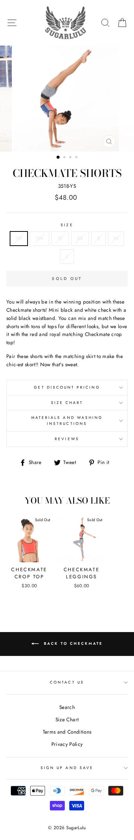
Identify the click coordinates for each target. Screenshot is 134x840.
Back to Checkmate (72, 643)
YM (39, 238)
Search (67, 707)
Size (67, 225)
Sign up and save (67, 768)
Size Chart (67, 402)
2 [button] (65, 158)
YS (19, 238)
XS (80, 238)
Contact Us (67, 682)
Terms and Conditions (67, 731)
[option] (67, 99)
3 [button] (71, 158)
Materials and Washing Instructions (67, 420)
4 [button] (77, 158)
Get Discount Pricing (67, 387)
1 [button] (58, 157)
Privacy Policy (67, 744)
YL (60, 238)
